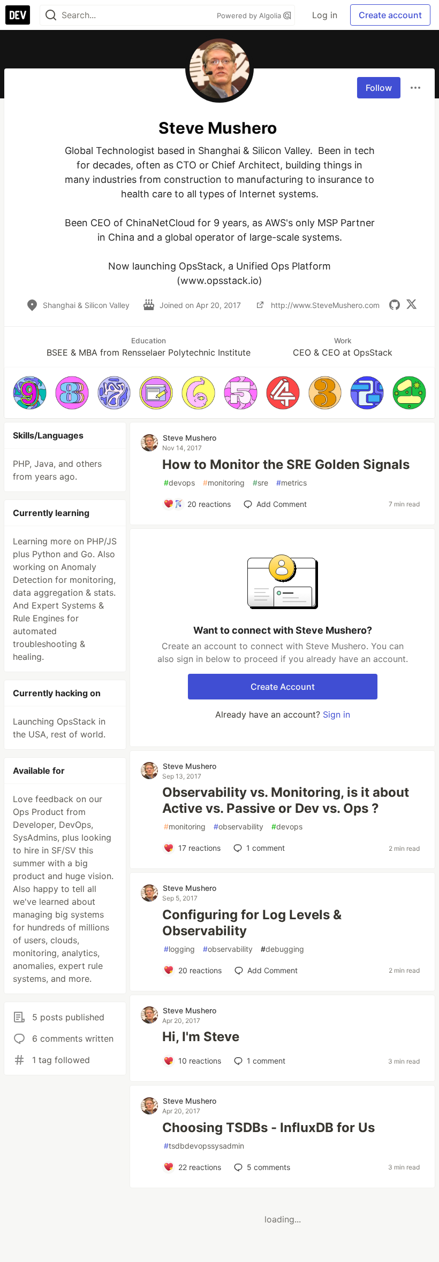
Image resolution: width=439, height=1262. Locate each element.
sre (260, 482)
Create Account (283, 686)
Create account (390, 15)
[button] (30, 393)
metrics (291, 482)
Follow (379, 87)
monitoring (224, 482)
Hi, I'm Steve (200, 1036)
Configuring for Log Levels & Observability (252, 922)
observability (238, 826)
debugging (282, 948)
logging (179, 948)
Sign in (336, 714)
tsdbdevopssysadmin (204, 1145)
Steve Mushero (189, 437)
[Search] (51, 15)
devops (179, 482)
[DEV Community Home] (17, 15)
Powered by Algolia (250, 15)
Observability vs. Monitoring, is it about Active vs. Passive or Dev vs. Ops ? (285, 800)
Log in (324, 15)
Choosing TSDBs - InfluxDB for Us (268, 1127)
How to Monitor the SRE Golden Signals (286, 464)
